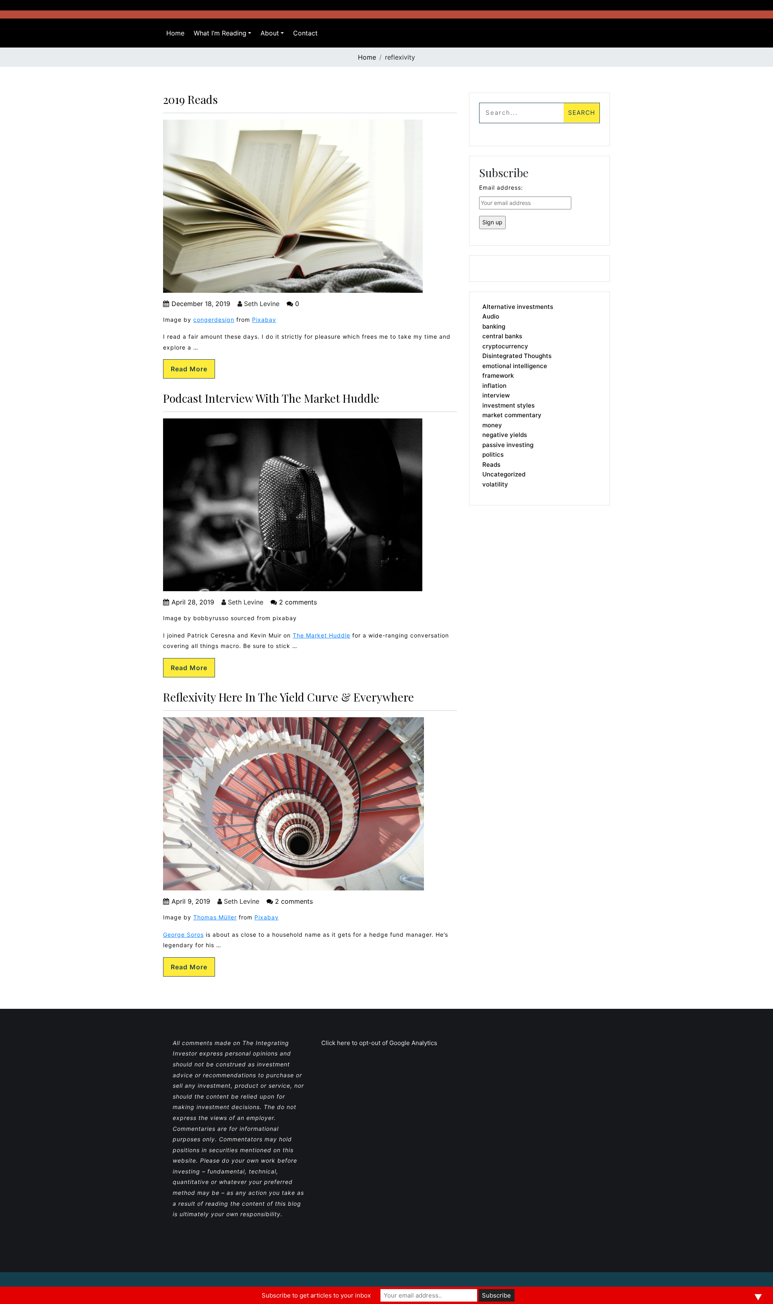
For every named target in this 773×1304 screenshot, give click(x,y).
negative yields (504, 435)
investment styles (508, 405)
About (269, 33)
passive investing (507, 445)
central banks (502, 336)
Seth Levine (260, 304)
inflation (494, 385)
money (492, 425)
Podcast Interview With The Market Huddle (271, 398)
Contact (305, 33)
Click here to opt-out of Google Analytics (379, 1043)
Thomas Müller (215, 917)
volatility (495, 484)
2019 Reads (190, 99)
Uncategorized (503, 474)
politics (493, 454)
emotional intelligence (514, 366)
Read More (189, 369)
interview (496, 395)
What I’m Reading (220, 33)
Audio (490, 316)
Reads (491, 464)
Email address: (501, 187)
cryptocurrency (505, 346)
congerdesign (213, 319)
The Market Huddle (321, 635)
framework (498, 375)
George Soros (183, 934)
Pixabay (264, 319)
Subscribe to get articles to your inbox (316, 1295)
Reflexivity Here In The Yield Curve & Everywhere (288, 696)
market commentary (512, 415)
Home (175, 33)
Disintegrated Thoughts (517, 356)
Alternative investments (517, 306)
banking (493, 326)
